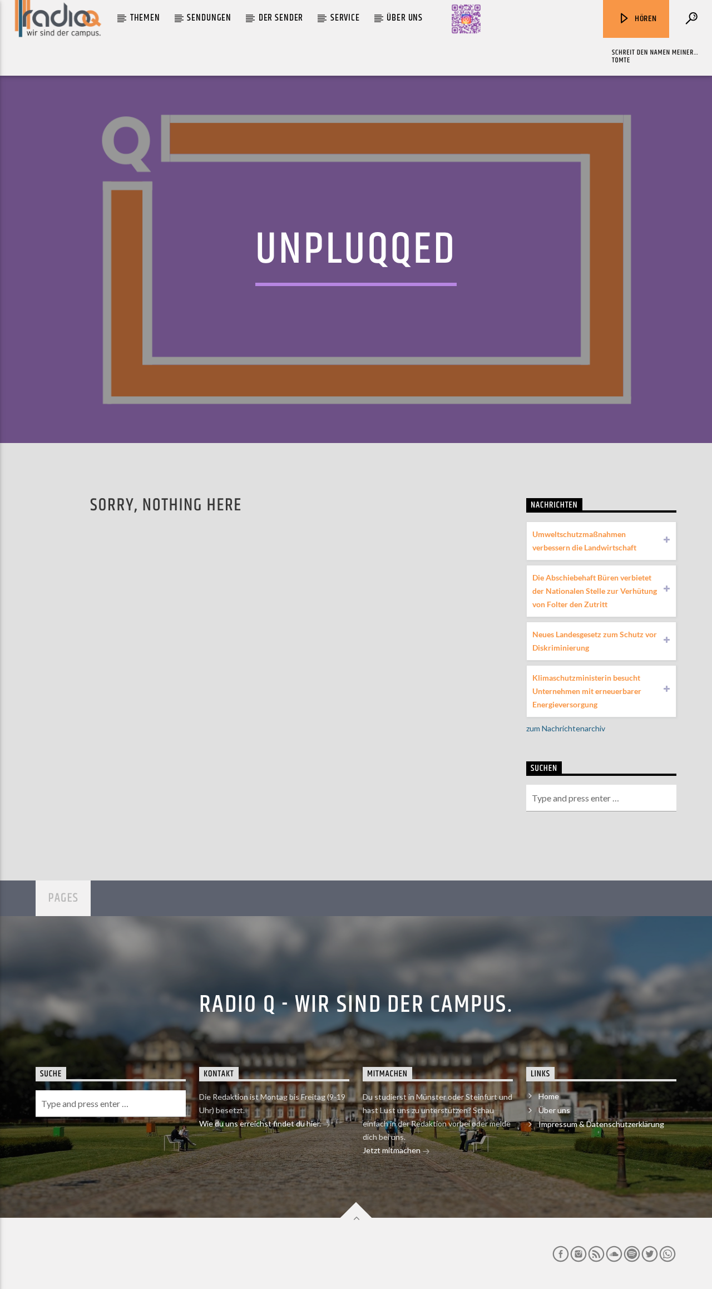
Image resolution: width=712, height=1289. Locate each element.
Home (548, 1096)
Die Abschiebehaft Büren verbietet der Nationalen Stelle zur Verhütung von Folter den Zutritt (594, 591)
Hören (644, 19)
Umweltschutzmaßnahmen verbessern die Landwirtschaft (584, 540)
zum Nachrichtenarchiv (565, 728)
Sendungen (209, 18)
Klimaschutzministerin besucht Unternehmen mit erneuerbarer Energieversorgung (586, 691)
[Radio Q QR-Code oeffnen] (466, 19)
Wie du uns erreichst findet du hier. (261, 1123)
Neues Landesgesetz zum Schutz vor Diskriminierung (594, 640)
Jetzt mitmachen (392, 1150)
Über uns (405, 18)
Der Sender (281, 18)
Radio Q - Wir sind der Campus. (356, 1004)
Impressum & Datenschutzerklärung (601, 1124)
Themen (145, 18)
